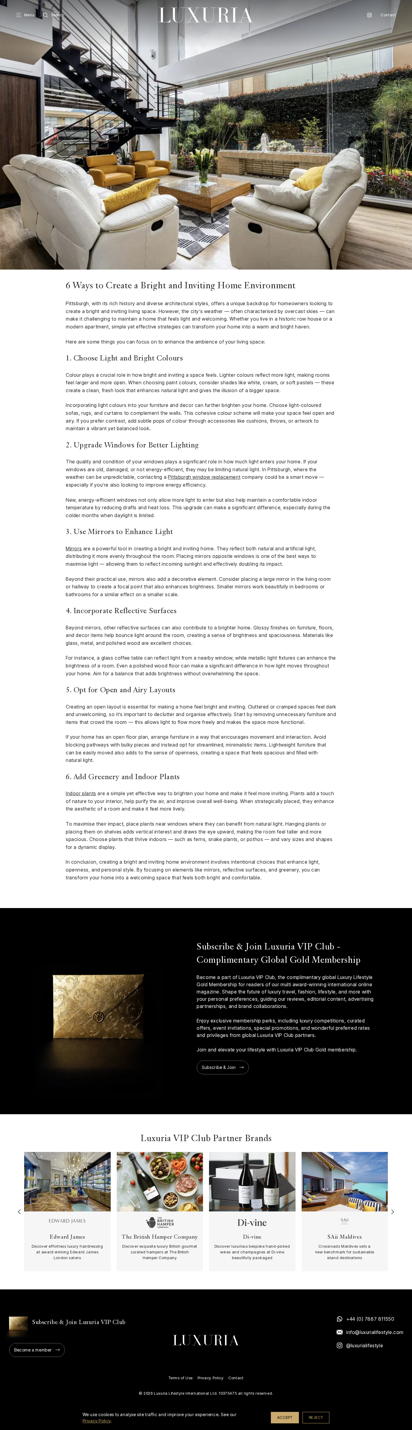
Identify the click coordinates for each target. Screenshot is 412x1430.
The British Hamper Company (160, 1237)
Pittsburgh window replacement (204, 477)
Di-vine (252, 1237)
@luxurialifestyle (364, 1345)
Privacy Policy (210, 1378)
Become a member (33, 1349)
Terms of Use (181, 1378)
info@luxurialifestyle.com (374, 1332)
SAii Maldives (345, 1237)
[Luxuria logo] (206, 15)
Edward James (67, 1237)
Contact (388, 15)
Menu (29, 15)
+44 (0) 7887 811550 (370, 1319)
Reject (316, 1417)
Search (58, 15)
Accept (285, 1417)
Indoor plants (81, 793)
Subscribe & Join (219, 1067)
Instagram (369, 15)
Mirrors (74, 548)
